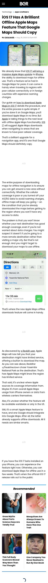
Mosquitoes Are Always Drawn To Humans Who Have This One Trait (35, 522)
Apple (5, 119)
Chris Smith (9, 37)
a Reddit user (28, 351)
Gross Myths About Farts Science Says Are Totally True (11, 520)
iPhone (39, 74)
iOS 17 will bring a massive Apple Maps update (23, 73)
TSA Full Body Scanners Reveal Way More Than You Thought (10, 561)
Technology (7, 12)
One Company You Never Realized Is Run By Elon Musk (35, 560)
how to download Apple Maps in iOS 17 (22, 104)
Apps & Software (22, 12)
